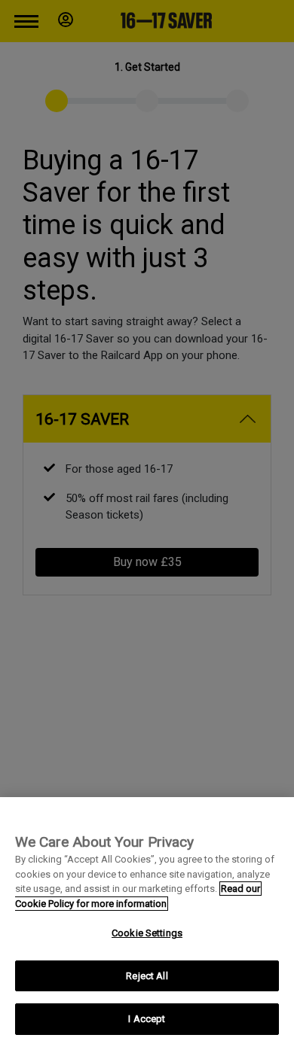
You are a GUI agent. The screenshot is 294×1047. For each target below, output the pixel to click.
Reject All (146, 976)
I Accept (146, 1018)
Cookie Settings (147, 933)
